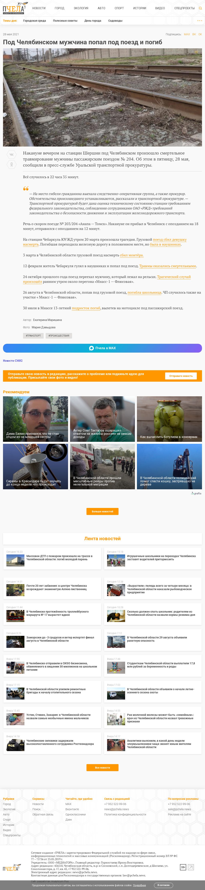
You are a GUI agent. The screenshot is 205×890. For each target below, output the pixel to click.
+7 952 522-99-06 (115, 804)
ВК (194, 34)
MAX (187, 34)
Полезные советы (65, 20)
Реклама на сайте (179, 814)
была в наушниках (165, 244)
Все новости (102, 767)
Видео (160, 8)
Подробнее (139, 885)
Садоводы (115, 20)
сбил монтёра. (132, 255)
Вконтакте (72, 809)
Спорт (119, 8)
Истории (139, 8)
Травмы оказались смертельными (167, 265)
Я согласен (164, 885)
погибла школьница (144, 292)
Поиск (36, 809)
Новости (38, 8)
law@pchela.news (134, 875)
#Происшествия (58, 335)
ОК (200, 34)
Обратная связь (42, 814)
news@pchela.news (116, 809)
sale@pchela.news (179, 809)
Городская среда (34, 20)
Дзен (68, 819)
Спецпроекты (184, 8)
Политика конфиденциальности (125, 814)
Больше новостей (102, 511)
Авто (101, 8)
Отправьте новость (181, 375)
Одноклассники (75, 814)
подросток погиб (86, 307)
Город (59, 8)
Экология (81, 8)
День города (92, 20)
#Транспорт (33, 335)
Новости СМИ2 (12, 360)
